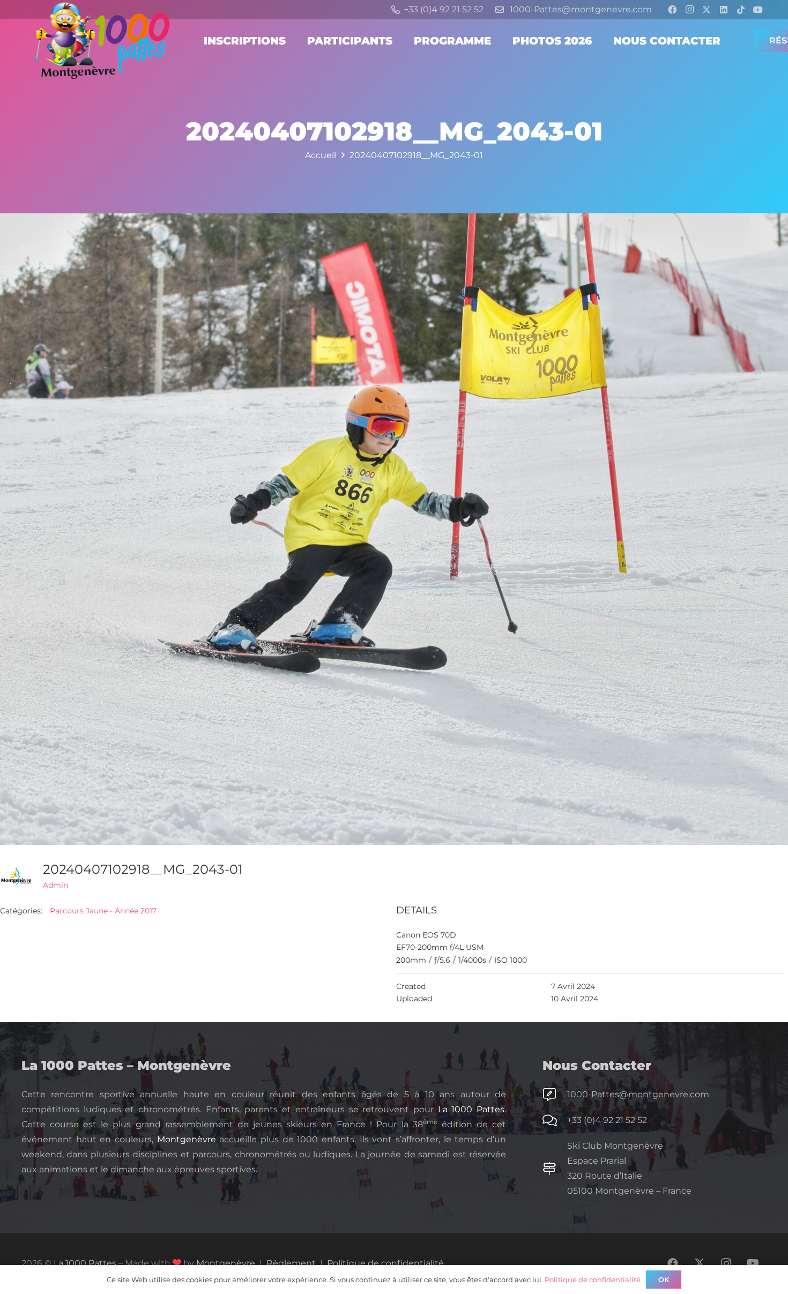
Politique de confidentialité (385, 1263)
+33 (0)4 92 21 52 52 (607, 1120)
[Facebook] (672, 9)
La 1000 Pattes (471, 1109)
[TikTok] (740, 9)
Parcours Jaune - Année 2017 (103, 911)
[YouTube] (758, 9)
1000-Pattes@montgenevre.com (638, 1094)
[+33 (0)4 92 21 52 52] (554, 1120)
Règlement (291, 1263)
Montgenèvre (186, 1139)
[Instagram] (689, 9)
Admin (55, 885)
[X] (706, 9)
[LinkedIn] (723, 9)
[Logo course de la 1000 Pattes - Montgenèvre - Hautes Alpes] (101, 41)
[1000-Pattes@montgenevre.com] (554, 1094)
